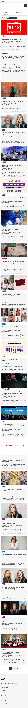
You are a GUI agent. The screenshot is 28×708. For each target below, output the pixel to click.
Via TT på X (3, 695)
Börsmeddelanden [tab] (19, 10)
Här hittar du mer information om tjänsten (9, 683)
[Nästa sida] (14, 668)
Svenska (3, 703)
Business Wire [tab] (4, 12)
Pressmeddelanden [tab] (6, 10)
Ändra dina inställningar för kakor (8, 698)
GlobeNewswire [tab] (18, 12)
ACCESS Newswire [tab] (5, 14)
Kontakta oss (14, 692)
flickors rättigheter (11, 18)
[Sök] (25, 5)
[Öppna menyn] (9, 1)
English (6, 703)
